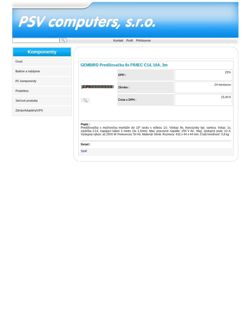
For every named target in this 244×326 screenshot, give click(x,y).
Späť (84, 151)
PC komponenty (25, 81)
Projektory (22, 91)
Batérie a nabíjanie (27, 71)
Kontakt (118, 40)
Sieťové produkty (26, 100)
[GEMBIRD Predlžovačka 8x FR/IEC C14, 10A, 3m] (97, 87)
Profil (129, 40)
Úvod (18, 61)
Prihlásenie (143, 40)
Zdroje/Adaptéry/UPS (29, 110)
